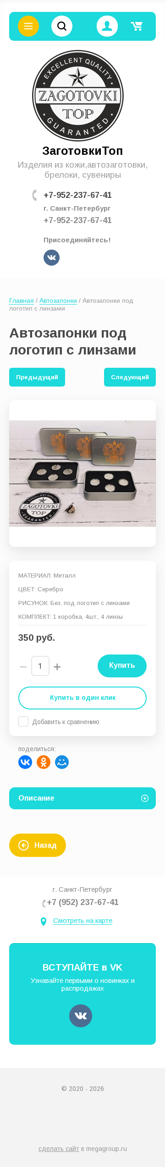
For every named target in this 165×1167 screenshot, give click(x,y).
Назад (45, 845)
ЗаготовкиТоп (82, 150)
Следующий (130, 377)
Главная (21, 300)
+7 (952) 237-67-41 (83, 902)
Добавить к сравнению (65, 721)
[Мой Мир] (62, 762)
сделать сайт (58, 1148)
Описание (36, 798)
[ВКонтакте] (25, 762)
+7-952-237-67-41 (78, 195)
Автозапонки (58, 300)
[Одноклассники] (43, 762)
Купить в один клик (83, 697)
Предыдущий (37, 377)
